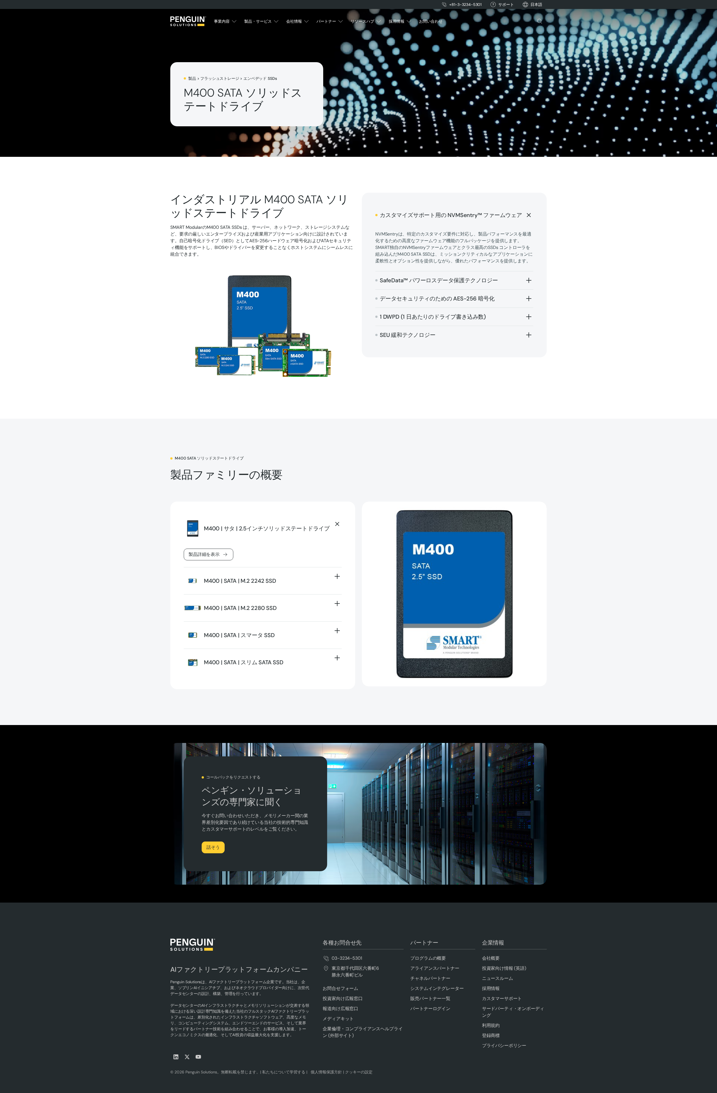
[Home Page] (188, 21)
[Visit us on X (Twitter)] (187, 1056)
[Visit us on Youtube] (198, 1056)
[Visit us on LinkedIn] (175, 1056)
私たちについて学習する (283, 1072)
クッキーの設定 (359, 1072)
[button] (536, 5)
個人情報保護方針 (325, 1072)
